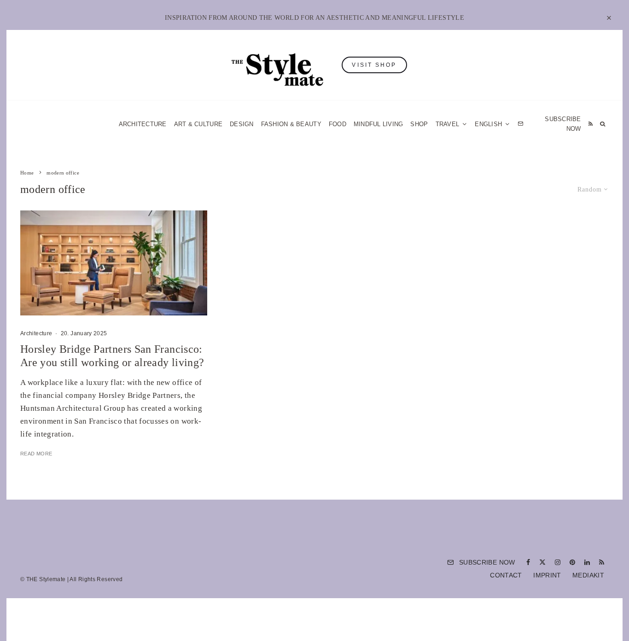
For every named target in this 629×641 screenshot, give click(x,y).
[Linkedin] (587, 562)
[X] (542, 562)
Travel (448, 124)
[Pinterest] (572, 562)
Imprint (547, 575)
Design (242, 124)
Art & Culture (198, 124)
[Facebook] (528, 562)
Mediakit (588, 575)
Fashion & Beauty (291, 124)
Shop (419, 124)
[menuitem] (492, 124)
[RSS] (590, 124)
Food (337, 124)
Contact (506, 575)
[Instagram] (557, 562)
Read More (36, 453)
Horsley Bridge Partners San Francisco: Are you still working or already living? (112, 355)
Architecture (143, 124)
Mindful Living (378, 124)
